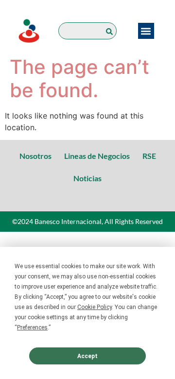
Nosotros (35, 155)
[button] (146, 31)
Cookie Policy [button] (94, 307)
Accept (87, 356)
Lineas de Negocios (97, 155)
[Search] (111, 31)
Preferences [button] (32, 327)
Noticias (87, 178)
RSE (149, 155)
